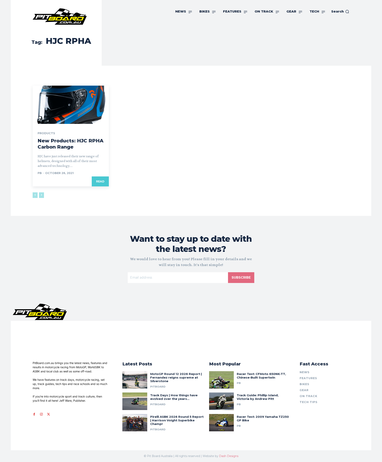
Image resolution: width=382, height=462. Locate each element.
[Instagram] (41, 414)
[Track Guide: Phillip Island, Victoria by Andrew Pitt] (221, 401)
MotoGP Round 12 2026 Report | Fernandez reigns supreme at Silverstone (176, 377)
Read (100, 181)
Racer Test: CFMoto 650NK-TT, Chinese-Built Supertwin (261, 375)
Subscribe (241, 277)
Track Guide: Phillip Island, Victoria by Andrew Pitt (258, 397)
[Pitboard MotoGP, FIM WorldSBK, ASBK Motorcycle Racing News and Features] (69, 16)
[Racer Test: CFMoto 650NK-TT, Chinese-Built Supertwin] (221, 380)
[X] (48, 414)
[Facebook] (34, 414)
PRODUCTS (46, 133)
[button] (340, 11)
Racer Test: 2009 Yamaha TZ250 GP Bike (263, 418)
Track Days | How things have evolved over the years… (174, 397)
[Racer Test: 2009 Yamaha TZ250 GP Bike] (221, 422)
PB (40, 173)
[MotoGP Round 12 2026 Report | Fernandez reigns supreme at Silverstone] (134, 380)
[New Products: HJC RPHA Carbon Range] (71, 105)
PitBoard (158, 386)
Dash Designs (228, 456)
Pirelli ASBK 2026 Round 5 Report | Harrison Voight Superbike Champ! (177, 420)
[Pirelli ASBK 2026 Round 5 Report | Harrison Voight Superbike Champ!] (134, 422)
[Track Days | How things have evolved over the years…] (134, 401)
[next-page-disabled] (41, 195)
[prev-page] (35, 195)
